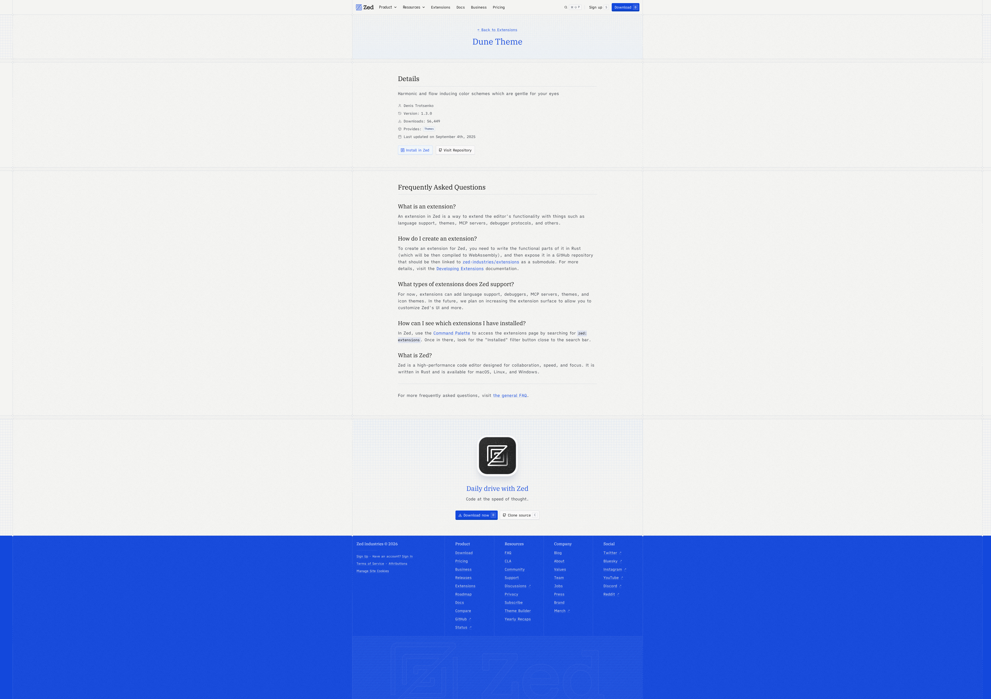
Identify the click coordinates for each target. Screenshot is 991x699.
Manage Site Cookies (373, 571)
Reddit (611, 594)
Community (515, 569)
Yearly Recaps (518, 619)
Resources (411, 7)
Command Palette (451, 333)
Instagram (614, 569)
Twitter (612, 552)
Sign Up (362, 556)
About (559, 561)
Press (559, 594)
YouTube (613, 577)
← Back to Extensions (497, 29)
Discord (612, 586)
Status (463, 627)
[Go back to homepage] (365, 7)
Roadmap (463, 594)
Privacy (511, 594)
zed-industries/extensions (491, 262)
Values (560, 569)
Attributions (398, 564)
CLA (508, 561)
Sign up (598, 7)
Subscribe (514, 602)
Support (512, 577)
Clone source (522, 515)
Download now (479, 515)
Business (479, 7)
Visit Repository (458, 150)
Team (559, 577)
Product (385, 7)
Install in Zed (417, 150)
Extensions (440, 7)
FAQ (508, 552)
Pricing (499, 7)
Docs (461, 7)
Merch (562, 610)
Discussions (518, 586)
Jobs (558, 586)
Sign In (407, 556)
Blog (558, 552)
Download (625, 7)
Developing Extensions (460, 268)
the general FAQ (510, 395)
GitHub (463, 619)
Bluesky (612, 561)
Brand (559, 602)
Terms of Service (370, 564)
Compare (463, 610)
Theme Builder (518, 610)
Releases (463, 577)
